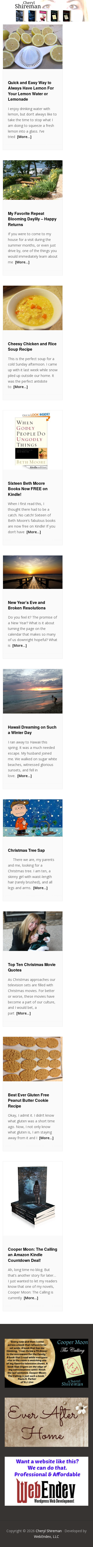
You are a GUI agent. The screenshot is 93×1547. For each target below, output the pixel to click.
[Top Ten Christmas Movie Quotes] (32, 931)
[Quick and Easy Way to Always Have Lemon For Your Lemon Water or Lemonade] (32, 46)
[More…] (23, 136)
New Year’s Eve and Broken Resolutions (27, 605)
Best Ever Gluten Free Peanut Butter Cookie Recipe (28, 1100)
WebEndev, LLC (46, 1536)
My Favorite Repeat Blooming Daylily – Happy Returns (32, 218)
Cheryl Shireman (49, 1530)
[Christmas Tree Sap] (32, 818)
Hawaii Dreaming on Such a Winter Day (32, 729)
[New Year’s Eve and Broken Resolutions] (32, 572)
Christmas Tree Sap (26, 850)
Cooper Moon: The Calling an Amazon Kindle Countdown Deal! (32, 1254)
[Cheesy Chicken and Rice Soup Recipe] (32, 308)
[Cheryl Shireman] (46, 18)
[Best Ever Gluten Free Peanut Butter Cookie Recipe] (32, 1059)
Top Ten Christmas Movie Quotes (32, 967)
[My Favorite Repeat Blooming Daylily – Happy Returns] (32, 180)
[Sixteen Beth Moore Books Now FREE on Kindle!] (32, 440)
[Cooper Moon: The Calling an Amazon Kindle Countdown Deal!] (32, 1198)
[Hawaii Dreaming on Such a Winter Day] (32, 691)
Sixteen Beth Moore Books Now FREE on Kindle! (28, 488)
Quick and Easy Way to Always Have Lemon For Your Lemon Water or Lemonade (31, 91)
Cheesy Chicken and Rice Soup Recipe (32, 346)
